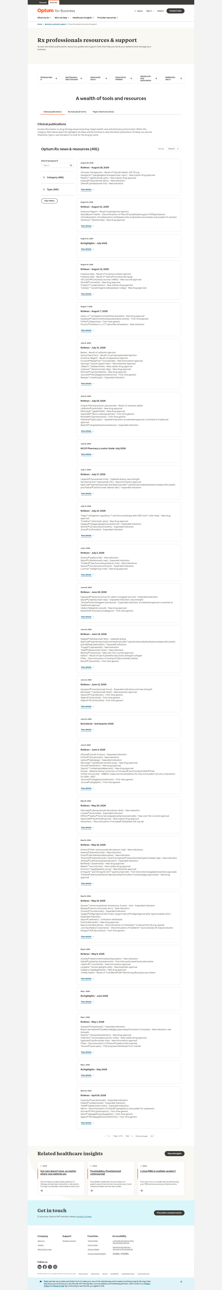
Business (53, 3)
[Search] (71, 165)
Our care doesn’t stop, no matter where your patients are (58, 1172)
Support (160, 11)
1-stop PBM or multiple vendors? (158, 1171)
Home (39, 24)
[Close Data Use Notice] (181, 1281)
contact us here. (84, 1216)
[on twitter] (50, 1267)
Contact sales (176, 11)
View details (86, 189)
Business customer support (55, 24)
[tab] (52, 112)
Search (140, 11)
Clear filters (49, 201)
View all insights (175, 1153)
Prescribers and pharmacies (169, 1213)
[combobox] (173, 149)
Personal (42, 3)
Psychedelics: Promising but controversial (105, 1172)
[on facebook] (45, 1267)
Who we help (61, 17)
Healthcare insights (82, 17)
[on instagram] (55, 1267)
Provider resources (106, 17)
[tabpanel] (111, 130)
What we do (43, 17)
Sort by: (161, 149)
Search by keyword (49, 161)
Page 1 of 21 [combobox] (118, 1136)
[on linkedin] (39, 1267)
